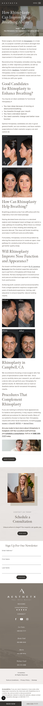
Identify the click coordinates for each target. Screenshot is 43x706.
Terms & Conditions (12, 680)
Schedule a (22, 517)
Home (18, 28)
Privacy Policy (25, 680)
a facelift (11, 423)
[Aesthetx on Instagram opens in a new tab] (27, 619)
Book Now (22, 533)
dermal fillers (28, 423)
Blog (23, 28)
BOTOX (18, 423)
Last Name (6, 568)
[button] (4, 698)
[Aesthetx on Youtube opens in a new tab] (21, 619)
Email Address (7, 550)
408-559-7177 (24, 697)
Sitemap (34, 680)
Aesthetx (15, 70)
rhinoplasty (28, 41)
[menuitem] (15, 619)
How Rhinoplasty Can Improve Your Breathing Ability (21, 31)
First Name (6, 559)
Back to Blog (9, 459)
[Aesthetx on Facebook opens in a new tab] (15, 619)
